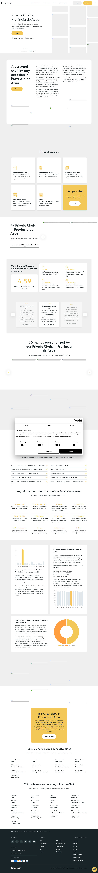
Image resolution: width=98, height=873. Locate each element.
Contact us (59, 852)
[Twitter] (21, 841)
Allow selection (49, 451)
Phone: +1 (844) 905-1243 (18, 850)
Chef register (63, 3)
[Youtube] (34, 841)
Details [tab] (49, 425)
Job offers (42, 846)
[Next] (85, 314)
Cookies (58, 849)
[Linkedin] (25, 841)
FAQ (41, 849)
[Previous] (43, 237)
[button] (43, 238)
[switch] (40, 445)
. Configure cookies (83, 868)
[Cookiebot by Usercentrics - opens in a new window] (75, 420)
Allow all (71, 451)
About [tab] (72, 425)
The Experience (35, 3)
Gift (55, 3)
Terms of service (60, 844)
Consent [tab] (26, 425)
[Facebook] (12, 841)
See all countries (78, 860)
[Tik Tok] (29, 841)
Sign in (42, 852)
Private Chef (59, 841)
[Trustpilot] (26, 50)
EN (94, 3)
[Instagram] (17, 841)
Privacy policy (60, 846)
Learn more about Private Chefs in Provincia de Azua (25, 246)
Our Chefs (47, 3)
